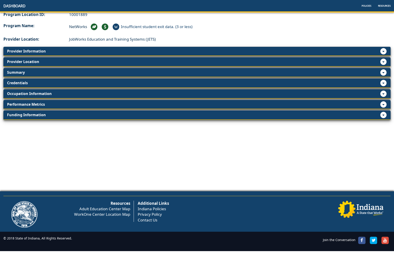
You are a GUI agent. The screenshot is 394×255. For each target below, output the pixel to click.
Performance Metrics (26, 104)
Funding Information (26, 114)
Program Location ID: (24, 14)
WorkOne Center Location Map (102, 214)
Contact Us (147, 220)
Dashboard (14, 5)
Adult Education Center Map (104, 208)
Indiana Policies (152, 208)
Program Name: (18, 25)
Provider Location (23, 61)
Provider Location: (21, 39)
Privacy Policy (150, 214)
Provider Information (26, 51)
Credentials (17, 82)
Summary (16, 72)
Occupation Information (29, 93)
